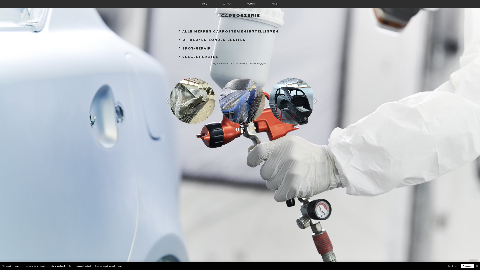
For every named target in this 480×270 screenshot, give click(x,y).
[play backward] (167, 101)
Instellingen (452, 266)
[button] (193, 101)
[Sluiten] (477, 266)
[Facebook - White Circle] (237, 130)
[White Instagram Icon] (242, 130)
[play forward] (315, 101)
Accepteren (467, 266)
